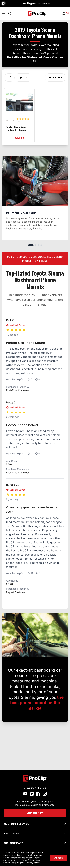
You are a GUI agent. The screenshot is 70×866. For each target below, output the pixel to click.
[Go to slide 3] (38, 245)
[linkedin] (32, 794)
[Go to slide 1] (31, 245)
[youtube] (25, 794)
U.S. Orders (43, 3)
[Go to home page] (35, 778)
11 (32, 573)
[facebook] (38, 794)
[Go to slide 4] (41, 245)
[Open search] (10, 13)
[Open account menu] (23, 77)
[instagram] (45, 794)
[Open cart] (63, 14)
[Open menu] (3, 13)
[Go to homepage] (37, 13)
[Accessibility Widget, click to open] (3, 3)
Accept (58, 857)
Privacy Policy (33, 862)
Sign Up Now (35, 813)
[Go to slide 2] (35, 245)
